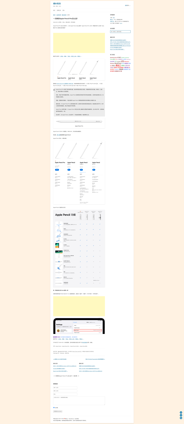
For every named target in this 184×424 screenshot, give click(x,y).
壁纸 (130, 63)
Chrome (122, 57)
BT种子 (119, 57)
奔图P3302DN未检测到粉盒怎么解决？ (87, 366)
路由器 (121, 69)
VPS (122, 61)
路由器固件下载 (126, 69)
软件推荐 (112, 71)
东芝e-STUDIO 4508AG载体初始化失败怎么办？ (89, 368)
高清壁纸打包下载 (118, 71)
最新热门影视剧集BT (119, 67)
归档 (63, 10)
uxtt (121, 23)
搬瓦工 (111, 19)
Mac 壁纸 (124, 59)
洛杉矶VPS (117, 69)
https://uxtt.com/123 (76, 351)
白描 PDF (112, 21)
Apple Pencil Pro (65, 346)
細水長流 (57, 3)
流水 (56, 353)
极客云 (78, 56)
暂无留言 (73, 22)
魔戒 (65, 56)
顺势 (126, 5)
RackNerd (119, 61)
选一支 (58, 134)
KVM (116, 59)
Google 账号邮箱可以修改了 (59, 368)
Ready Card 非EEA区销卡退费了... (60, 371)
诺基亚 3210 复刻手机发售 (59, 359)
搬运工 (118, 65)
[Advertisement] (79, 43)
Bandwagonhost (113, 57)
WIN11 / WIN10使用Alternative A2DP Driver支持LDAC (64, 366)
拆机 (111, 65)
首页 (54, 10)
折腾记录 (59, 10)
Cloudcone (127, 57)
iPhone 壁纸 (112, 59)
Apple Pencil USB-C (74, 346)
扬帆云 (80, 339)
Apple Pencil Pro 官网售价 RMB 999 (64, 83)
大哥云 (61, 56)
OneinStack (128, 59)
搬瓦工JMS (73, 56)
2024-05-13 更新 (57, 22)
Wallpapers (126, 61)
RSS (114, 17)
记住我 (56, 407)
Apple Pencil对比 (83, 346)
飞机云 (68, 56)
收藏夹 (123, 65)
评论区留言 (84, 342)
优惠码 (123, 63)
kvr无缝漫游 (119, 59)
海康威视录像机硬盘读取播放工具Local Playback (120, 45)
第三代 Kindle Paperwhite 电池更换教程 (95, 359)
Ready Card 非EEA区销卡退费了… (117, 49)
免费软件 (126, 63)
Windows (112, 63)
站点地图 (77, 418)
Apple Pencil (58, 346)
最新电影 (126, 67)
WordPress (117, 63)
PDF (116, 61)
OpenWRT (112, 61)
